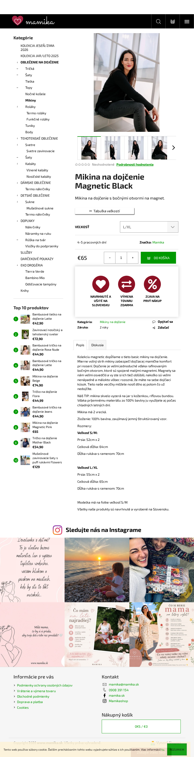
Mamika (158, 242)
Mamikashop (118, 701)
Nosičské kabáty (38, 176)
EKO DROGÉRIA (32, 265)
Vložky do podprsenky (41, 246)
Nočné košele (35, 94)
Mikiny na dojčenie (112, 322)
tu (162, 749)
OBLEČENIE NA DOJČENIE (40, 62)
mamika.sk (117, 695)
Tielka (29, 81)
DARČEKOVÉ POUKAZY (37, 259)
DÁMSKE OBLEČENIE (36, 183)
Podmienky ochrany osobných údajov (44, 685)
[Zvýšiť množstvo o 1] (132, 257)
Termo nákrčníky (37, 189)
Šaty (28, 75)
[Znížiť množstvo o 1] (109, 257)
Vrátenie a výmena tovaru (36, 691)
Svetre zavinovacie (40, 151)
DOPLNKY (28, 221)
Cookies (23, 707)
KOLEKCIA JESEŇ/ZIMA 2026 (37, 48)
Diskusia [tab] (97, 345)
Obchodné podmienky (33, 696)
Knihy (25, 290)
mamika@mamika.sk (124, 684)
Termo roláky (36, 113)
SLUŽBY (26, 252)
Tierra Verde (34, 271)
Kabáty (30, 164)
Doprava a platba (30, 702)
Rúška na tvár (35, 240)
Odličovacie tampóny (40, 284)
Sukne (30, 202)
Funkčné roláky (37, 119)
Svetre (30, 145)
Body (29, 132)
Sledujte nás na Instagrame (103, 529)
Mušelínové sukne (39, 208)
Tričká (29, 68)
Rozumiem (177, 749)
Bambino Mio (35, 278)
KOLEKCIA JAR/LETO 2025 (40, 56)
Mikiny (30, 100)
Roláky (30, 107)
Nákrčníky (32, 227)
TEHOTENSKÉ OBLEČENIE (39, 138)
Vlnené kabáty (37, 170)
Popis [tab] (80, 345)
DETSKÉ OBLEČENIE (35, 195)
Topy (28, 87)
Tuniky (30, 126)
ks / (141, 726)
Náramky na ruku (38, 233)
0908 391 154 (119, 690)
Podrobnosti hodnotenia (135, 164)
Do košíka (162, 258)
